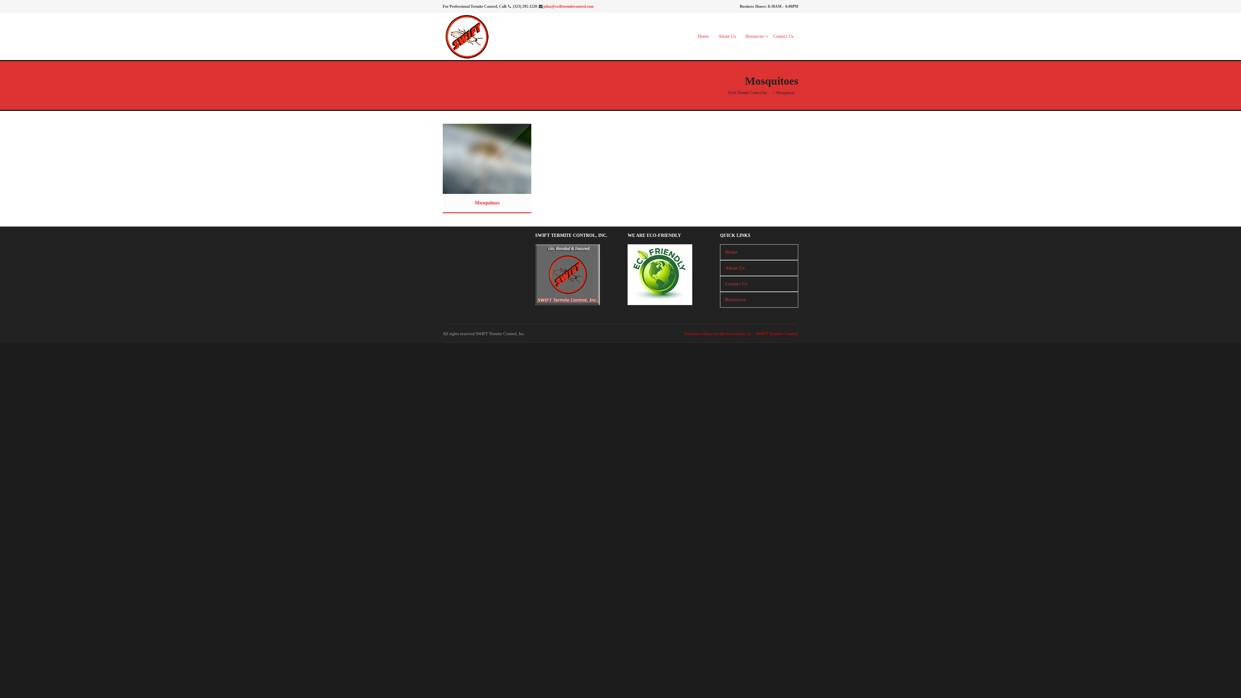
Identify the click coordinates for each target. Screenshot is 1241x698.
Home (703, 36)
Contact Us (783, 36)
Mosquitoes (487, 203)
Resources (755, 36)
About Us (727, 36)
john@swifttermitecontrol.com (568, 6)
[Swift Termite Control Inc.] (467, 35)
